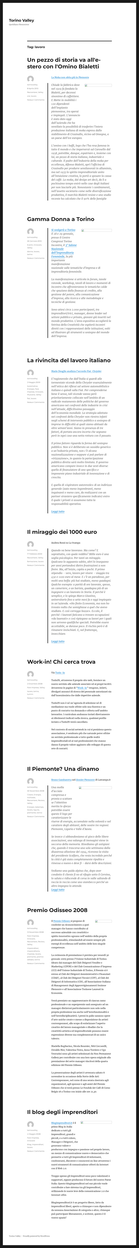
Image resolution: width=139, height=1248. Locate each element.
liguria (36, 810)
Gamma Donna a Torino (60, 219)
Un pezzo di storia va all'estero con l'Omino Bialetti (64, 63)
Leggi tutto (57, 511)
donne (30, 251)
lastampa (39, 807)
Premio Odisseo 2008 (57, 910)
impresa (30, 954)
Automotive (32, 386)
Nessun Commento (35, 100)
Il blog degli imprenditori (62, 1112)
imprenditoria (33, 951)
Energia (30, 389)
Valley (40, 92)
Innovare (38, 245)
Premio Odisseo (62, 921)
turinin (30, 694)
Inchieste (31, 797)
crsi (28, 96)
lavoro (33, 96)
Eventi (30, 245)
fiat (28, 398)
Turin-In (60, 672)
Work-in (82, 687)
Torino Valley (21, 20)
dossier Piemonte (85, 779)
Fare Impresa (33, 687)
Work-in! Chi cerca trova (61, 661)
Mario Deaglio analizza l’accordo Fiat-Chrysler (76, 371)
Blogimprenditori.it (61, 1123)
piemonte (31, 813)
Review (41, 800)
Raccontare (32, 92)
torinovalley (32, 85)
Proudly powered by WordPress (36, 1236)
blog (29, 1144)
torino (29, 254)
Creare (30, 795)
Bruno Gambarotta (61, 779)
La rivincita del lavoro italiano (69, 360)
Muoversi (31, 395)
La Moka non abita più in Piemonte (70, 77)
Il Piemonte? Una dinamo (63, 769)
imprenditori (33, 948)
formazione (32, 561)
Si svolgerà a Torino (63, 230)
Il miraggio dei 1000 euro (62, 532)
